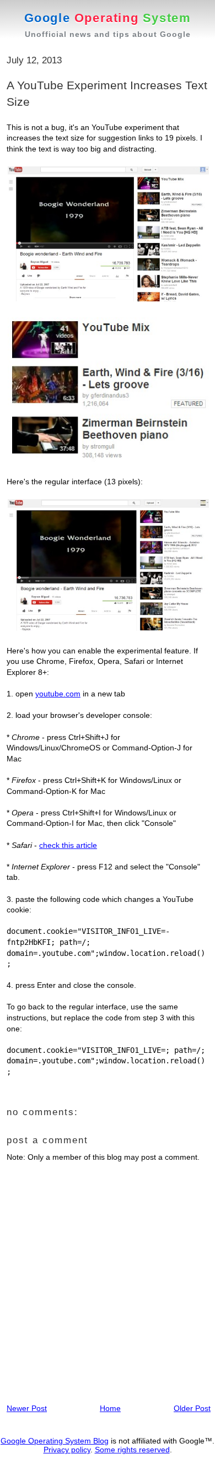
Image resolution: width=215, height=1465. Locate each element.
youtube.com (57, 693)
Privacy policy (67, 1449)
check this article (68, 845)
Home (110, 1408)
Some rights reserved (132, 1449)
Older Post (192, 1408)
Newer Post (27, 1408)
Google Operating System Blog (55, 1440)
